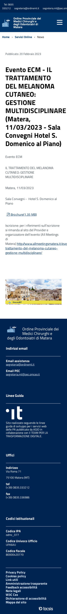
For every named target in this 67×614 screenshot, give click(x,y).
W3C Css (12, 594)
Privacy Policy (15, 572)
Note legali (13, 590)
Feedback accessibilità (21, 587)
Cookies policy (16, 576)
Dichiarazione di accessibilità (26, 598)
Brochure (24, 214)
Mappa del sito (16, 602)
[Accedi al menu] (60, 22)
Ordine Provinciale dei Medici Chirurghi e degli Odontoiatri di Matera (27, 22)
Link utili (12, 579)
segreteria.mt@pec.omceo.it (23, 374)
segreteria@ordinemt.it (20, 364)
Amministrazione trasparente (26, 583)
